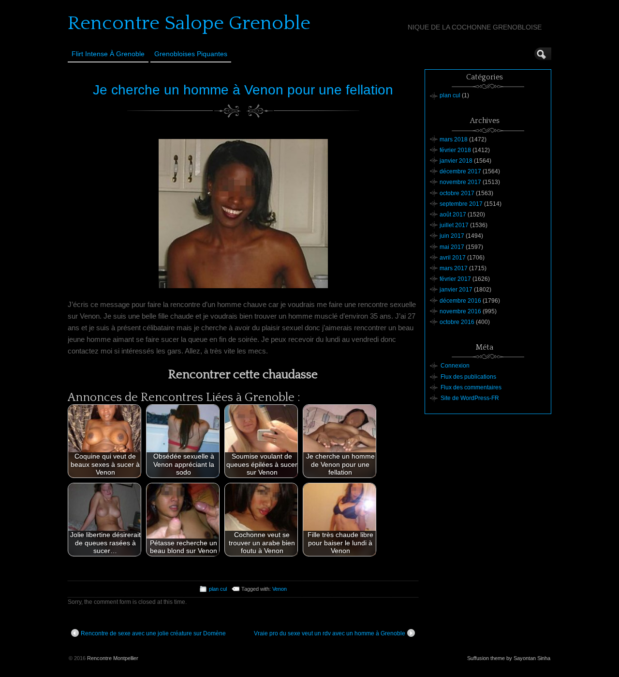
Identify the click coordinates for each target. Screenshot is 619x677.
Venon (279, 589)
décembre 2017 (460, 171)
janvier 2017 (456, 289)
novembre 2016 (460, 311)
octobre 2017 (457, 193)
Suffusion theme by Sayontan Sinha (508, 658)
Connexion (455, 365)
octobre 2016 (457, 322)
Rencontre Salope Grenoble (189, 23)
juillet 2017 (454, 225)
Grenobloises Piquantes (190, 54)
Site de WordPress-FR (470, 398)
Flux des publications (468, 376)
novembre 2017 (460, 182)
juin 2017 (452, 235)
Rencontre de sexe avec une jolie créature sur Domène (153, 633)
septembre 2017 (461, 203)
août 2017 (453, 214)
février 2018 (455, 150)
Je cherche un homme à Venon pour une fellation (243, 89)
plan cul (218, 589)
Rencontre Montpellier (112, 658)
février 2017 (455, 279)
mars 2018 (454, 139)
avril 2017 (453, 257)
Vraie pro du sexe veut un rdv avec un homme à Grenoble (329, 633)
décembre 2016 (460, 300)
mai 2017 (452, 247)
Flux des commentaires (471, 387)
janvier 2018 (456, 160)
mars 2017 (454, 268)
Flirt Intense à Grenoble (108, 54)
